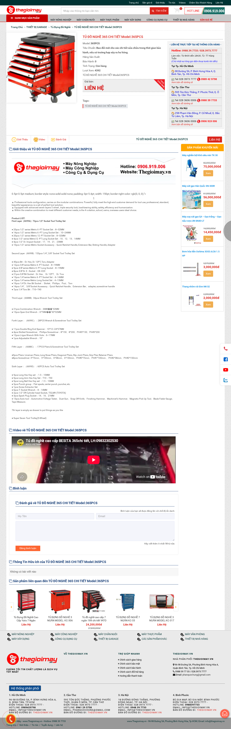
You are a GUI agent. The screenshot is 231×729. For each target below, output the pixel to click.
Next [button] (175, 604)
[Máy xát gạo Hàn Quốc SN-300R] (192, 199)
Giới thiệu (160, 2)
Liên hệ (59, 725)
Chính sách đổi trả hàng (132, 672)
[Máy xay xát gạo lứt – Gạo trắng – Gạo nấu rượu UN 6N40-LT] (192, 234)
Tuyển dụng (47, 725)
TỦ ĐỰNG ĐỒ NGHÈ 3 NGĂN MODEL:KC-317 (161, 619)
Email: (193, 674)
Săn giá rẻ (147, 2)
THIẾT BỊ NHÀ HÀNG (184, 19)
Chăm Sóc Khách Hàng (200, 2)
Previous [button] (11, 604)
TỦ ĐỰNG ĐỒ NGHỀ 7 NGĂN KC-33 (128, 619)
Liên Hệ (219, 2)
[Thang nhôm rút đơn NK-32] (192, 300)
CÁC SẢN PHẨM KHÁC (154, 639)
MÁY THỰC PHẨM (109, 19)
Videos (182, 2)
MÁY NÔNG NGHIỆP (61, 19)
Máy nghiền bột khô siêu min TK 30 (200, 155)
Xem (208, 173)
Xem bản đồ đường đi (182, 82)
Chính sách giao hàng (130, 660)
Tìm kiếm (160, 11)
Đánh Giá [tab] (60, 139)
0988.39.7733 (190, 50)
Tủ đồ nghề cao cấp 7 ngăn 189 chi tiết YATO (93, 619)
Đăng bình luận (27, 548)
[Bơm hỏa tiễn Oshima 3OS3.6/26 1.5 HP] (192, 269)
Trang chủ (134, 2)
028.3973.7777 (208, 50)
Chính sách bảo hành (130, 668)
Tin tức (172, 2)
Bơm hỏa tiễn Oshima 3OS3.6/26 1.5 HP (200, 253)
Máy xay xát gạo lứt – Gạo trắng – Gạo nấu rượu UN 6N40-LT (201, 218)
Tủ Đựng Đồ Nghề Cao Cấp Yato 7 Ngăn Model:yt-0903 (26, 620)
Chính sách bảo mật (130, 664)
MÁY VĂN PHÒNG (195, 634)
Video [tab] (41, 139)
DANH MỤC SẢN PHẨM (27, 18)
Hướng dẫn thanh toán (131, 676)
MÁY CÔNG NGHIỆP (66, 634)
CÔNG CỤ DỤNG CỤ (157, 19)
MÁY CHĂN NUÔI (86, 19)
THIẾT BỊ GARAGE (108, 639)
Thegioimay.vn (43, 712)
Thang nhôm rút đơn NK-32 (196, 286)
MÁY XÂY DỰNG (133, 19)
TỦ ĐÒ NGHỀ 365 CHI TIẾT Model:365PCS (105, 106)
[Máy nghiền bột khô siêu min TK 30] (192, 168)
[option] (26, 607)
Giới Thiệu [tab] (22, 139)
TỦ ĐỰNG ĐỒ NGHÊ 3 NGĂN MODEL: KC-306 (60, 619)
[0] (176, 10)
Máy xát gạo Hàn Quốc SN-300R (198, 186)
